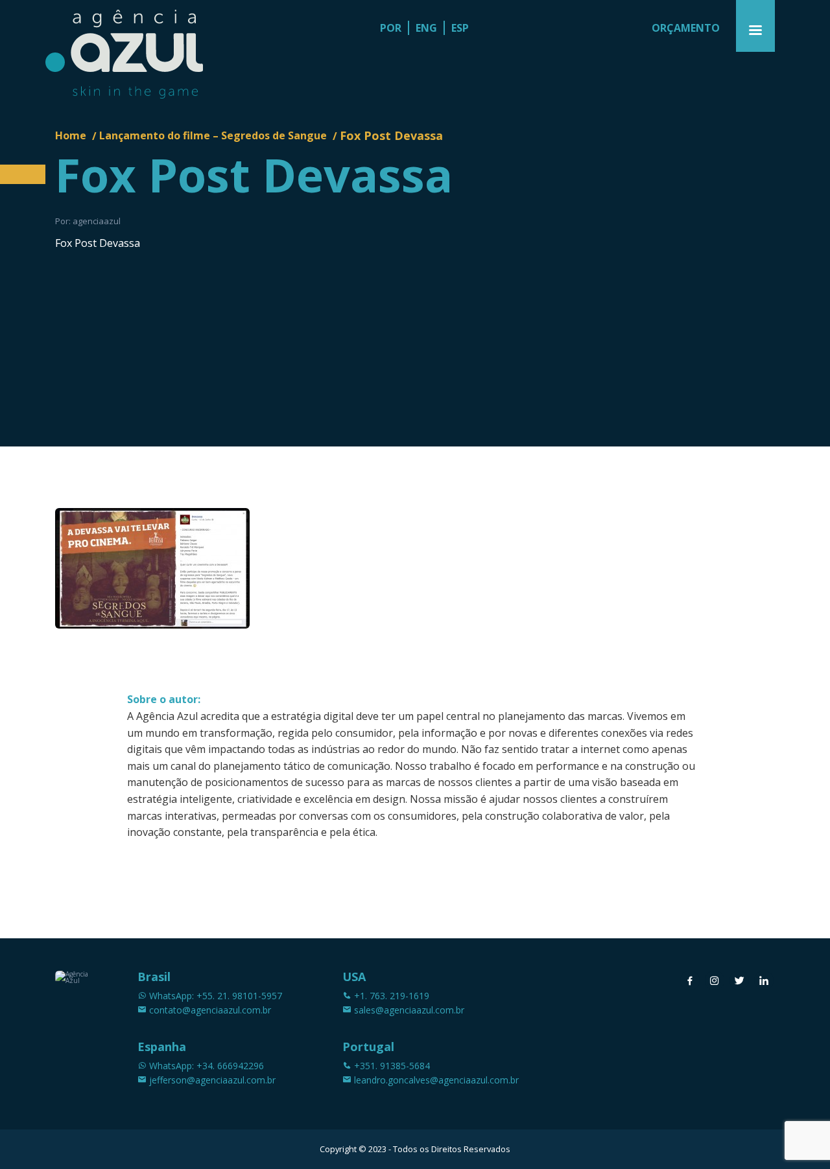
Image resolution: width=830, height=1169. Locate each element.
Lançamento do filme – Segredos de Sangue (213, 135)
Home (70, 135)
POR (390, 28)
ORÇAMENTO (686, 28)
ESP (460, 28)
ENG (426, 28)
